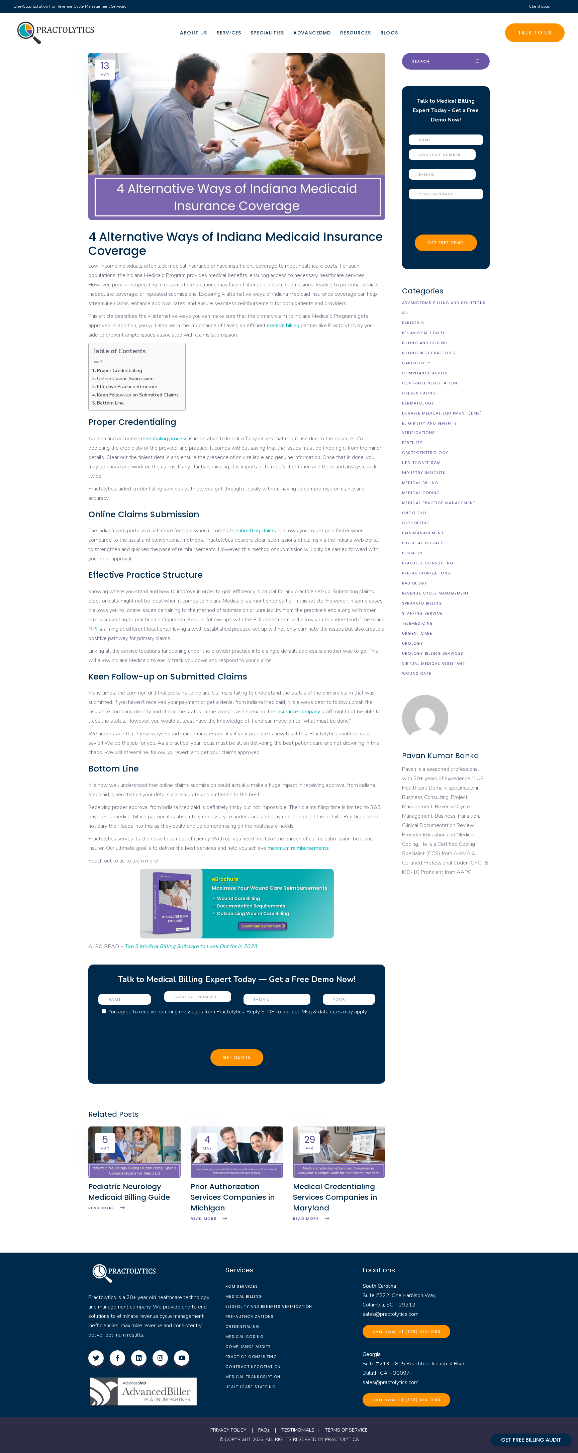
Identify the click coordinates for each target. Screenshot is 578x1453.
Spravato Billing (422, 603)
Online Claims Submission (125, 378)
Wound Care (417, 673)
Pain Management (423, 533)
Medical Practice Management (439, 503)
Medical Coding (421, 492)
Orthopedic (416, 523)
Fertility (412, 442)
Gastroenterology (425, 452)
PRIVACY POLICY (228, 1430)
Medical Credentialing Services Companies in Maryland (335, 1197)
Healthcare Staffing (250, 1386)
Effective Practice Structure (127, 386)
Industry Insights (424, 472)
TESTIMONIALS (297, 1430)
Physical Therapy (423, 543)
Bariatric (413, 323)
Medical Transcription (253, 1376)
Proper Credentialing (119, 370)
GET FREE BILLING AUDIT (531, 1440)
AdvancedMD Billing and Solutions (444, 302)
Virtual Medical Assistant (433, 663)
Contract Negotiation (430, 383)
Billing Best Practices (429, 353)
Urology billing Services (433, 653)
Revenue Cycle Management (435, 593)
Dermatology (418, 403)
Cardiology (416, 363)
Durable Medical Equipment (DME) (442, 413)
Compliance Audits (425, 373)
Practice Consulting (428, 563)
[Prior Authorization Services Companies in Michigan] (237, 1176)
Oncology (414, 513)
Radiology (414, 583)
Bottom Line (110, 402)
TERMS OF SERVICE (346, 1430)
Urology (412, 643)
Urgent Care (417, 633)
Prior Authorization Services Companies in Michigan (233, 1197)
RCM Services (241, 1286)
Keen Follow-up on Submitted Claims (138, 394)
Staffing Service (422, 613)
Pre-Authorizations (426, 573)
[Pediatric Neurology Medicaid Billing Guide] (134, 1176)
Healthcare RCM (421, 462)
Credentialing (419, 393)
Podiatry (412, 553)
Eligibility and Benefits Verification (268, 1306)
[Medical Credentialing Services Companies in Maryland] (339, 1176)
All (405, 312)
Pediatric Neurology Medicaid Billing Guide (129, 1191)
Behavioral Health (424, 333)
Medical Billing (420, 482)
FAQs (264, 1430)
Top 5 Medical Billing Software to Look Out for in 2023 (190, 946)
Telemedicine (417, 623)
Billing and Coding (425, 343)
